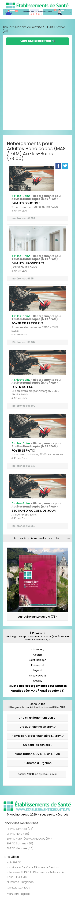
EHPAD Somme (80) (20, 843)
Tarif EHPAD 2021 (17, 877)
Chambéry (37, 649)
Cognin (37, 654)
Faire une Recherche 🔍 (38, 41)
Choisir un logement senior (37, 718)
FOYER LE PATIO (23, 450)
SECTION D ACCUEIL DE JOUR (34, 510)
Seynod (37, 670)
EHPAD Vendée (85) (20, 848)
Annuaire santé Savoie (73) (37, 617)
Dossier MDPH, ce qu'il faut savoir (37, 774)
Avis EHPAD (14, 862)
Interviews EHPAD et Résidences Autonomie (36, 872)
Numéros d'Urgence (37, 763)
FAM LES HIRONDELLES (28, 263)
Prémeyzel (37, 665)
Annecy (37, 681)
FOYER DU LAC (22, 387)
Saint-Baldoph (37, 660)
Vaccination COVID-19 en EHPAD (37, 754)
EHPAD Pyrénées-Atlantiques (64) (29, 839)
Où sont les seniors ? (37, 745)
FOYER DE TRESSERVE (27, 323)
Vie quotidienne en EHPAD (37, 727)
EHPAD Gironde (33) (20, 829)
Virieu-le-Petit (37, 675)
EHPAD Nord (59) (18, 834)
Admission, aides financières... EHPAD (37, 736)
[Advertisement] (37, 84)
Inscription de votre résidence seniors (33, 867)
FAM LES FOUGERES (26, 203)
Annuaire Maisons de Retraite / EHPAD (28, 27)
